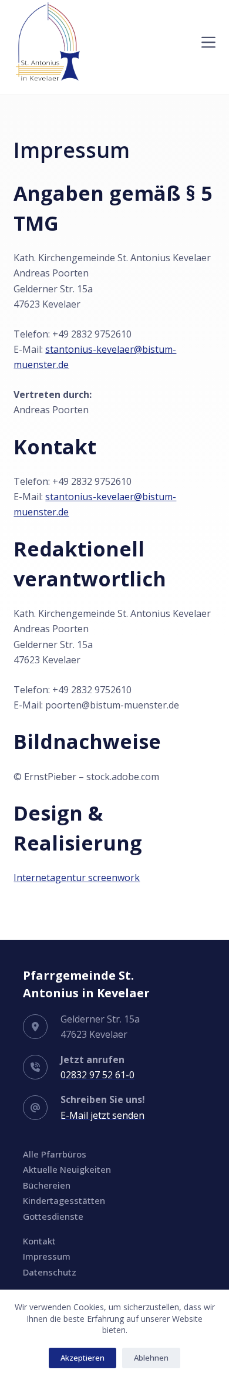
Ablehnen (151, 1357)
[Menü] (208, 42)
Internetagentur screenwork (77, 877)
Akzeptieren (82, 1357)
